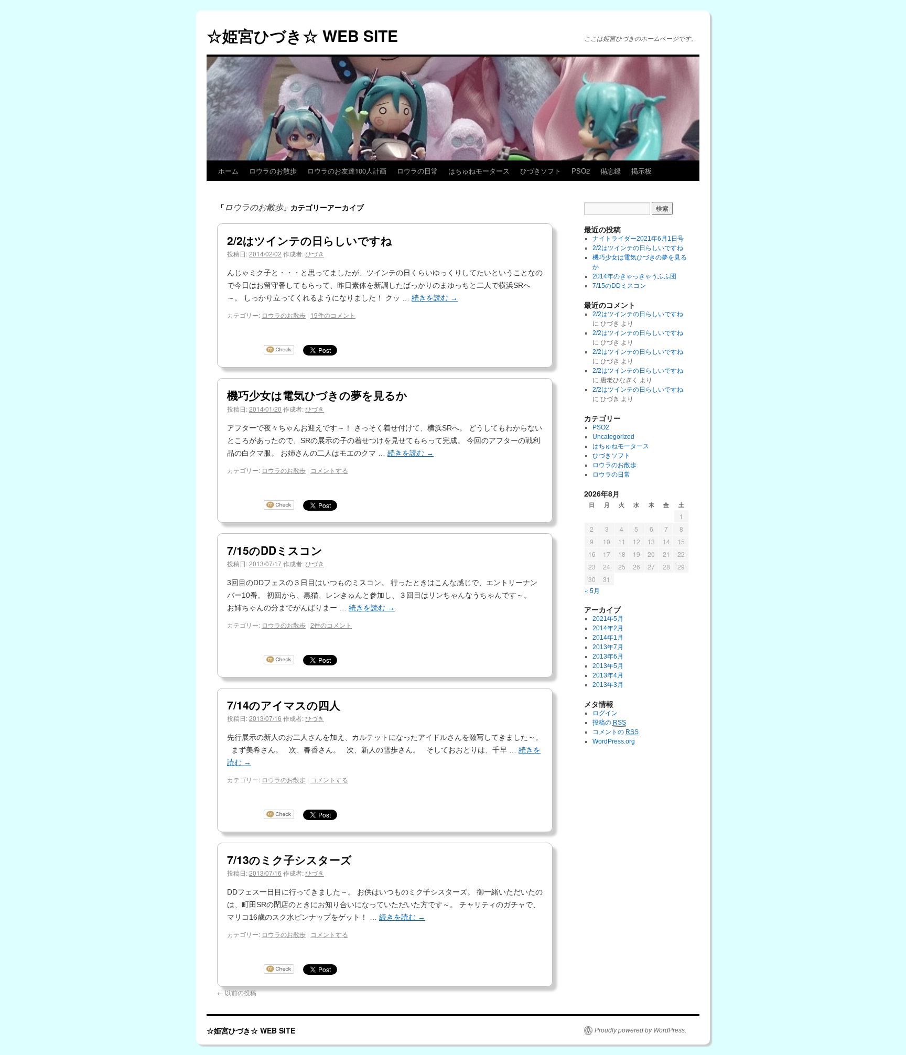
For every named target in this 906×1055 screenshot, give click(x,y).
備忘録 (610, 171)
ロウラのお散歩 (273, 171)
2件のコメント (331, 624)
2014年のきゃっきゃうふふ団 (634, 276)
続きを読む (435, 298)
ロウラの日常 (417, 171)
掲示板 (641, 171)
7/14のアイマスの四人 (283, 705)
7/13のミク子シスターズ (289, 859)
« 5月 (592, 590)
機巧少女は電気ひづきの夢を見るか (317, 395)
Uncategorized (613, 436)
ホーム (228, 171)
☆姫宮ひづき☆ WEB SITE (302, 35)
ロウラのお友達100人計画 (346, 171)
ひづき (314, 253)
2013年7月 (607, 647)
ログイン (605, 713)
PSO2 (580, 171)
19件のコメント (332, 314)
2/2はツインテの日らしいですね (309, 240)
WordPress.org (613, 741)
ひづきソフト (540, 171)
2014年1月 (607, 637)
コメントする (329, 470)
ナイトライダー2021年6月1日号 (638, 238)
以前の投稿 (236, 992)
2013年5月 (607, 666)
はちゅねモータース (479, 171)
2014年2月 (607, 628)
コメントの (615, 732)
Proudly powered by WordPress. (640, 1030)
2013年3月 (607, 684)
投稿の (609, 722)
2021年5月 (607, 618)
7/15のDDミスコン (274, 550)
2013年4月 (607, 675)
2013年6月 (607, 656)
